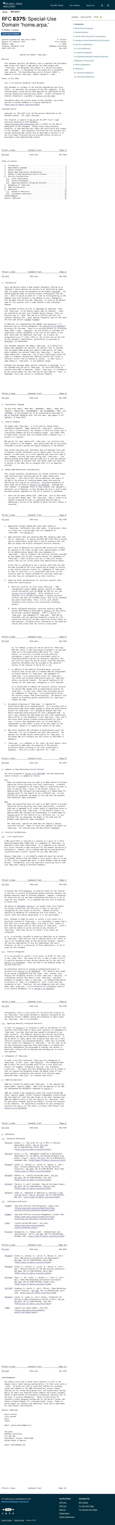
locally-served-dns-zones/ (25, 1227)
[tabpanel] (93, 50)
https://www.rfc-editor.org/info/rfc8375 (22, 104)
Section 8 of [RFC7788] (35, 773)
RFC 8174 (40, 1195)
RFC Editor (83, 1502)
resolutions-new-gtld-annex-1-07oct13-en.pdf (33, 1219)
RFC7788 (40, 309)
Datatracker (64, 1513)
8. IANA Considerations (81, 65)
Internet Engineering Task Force (15, 1501)
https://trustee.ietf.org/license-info (22, 124)
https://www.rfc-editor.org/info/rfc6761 (32, 1188)
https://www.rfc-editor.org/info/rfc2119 (32, 1149)
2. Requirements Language (83, 28)
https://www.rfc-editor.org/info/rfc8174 (41, 1197)
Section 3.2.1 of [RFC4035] (23, 593)
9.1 (7, 191)
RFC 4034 (18, 1271)
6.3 (7, 183)
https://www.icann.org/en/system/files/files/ (35, 1208)
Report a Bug (19, 1520)
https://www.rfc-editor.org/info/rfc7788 (38, 1293)
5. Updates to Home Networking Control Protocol (91, 40)
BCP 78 (32, 120)
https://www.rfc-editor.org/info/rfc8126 (32, 1303)
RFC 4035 (29, 1169)
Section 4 (20, 1028)
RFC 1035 (39, 1234)
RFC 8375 (5, 154)
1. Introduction (78, 24)
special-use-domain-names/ (25, 1312)
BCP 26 (61, 1299)
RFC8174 (24, 415)
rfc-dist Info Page (86, 1506)
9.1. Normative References (83, 73)
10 (65, 189)
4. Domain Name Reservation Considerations (89, 36)
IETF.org (62, 1502)
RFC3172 (28, 330)
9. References (78, 69)
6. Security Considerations (83, 44)
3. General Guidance (80, 32)
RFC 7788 (35, 1290)
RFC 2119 (44, 1145)
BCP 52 (33, 1158)
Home (4, 12)
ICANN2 (36, 320)
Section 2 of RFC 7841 (45, 96)
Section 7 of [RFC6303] (44, 988)
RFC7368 (56, 291)
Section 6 (52, 324)
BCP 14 (7, 415)
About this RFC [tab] (86, 17)
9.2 (7, 194)
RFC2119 (15, 415)
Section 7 (12, 739)
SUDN (28, 1086)
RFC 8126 (18, 1301)
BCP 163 (54, 1175)
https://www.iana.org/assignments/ (30, 1225)
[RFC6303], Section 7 (26, 906)
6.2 (7, 181)
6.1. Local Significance (82, 48)
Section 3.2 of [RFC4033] (29, 971)
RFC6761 (19, 348)
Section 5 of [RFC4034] (14, 962)
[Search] (102, 5)
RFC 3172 (41, 1158)
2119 (16, 1195)
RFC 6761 (18, 1186)
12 (65, 196)
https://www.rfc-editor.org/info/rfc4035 (32, 1171)
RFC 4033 (18, 1260)
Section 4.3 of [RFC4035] (54, 326)
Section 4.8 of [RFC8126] (15, 1108)
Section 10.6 (13, 793)
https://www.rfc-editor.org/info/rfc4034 (32, 1273)
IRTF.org (62, 1506)
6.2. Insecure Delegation (83, 52)
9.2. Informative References (84, 77)
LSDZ (21, 1095)
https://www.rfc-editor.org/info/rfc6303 (32, 1180)
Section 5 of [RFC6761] (39, 485)
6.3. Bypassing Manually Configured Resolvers (91, 56)
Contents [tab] (75, 17)
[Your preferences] (109, 5)
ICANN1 (28, 320)
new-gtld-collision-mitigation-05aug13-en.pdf (34, 1210)
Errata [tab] (97, 17)
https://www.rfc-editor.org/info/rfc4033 (32, 1262)
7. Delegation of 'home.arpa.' (83, 61)
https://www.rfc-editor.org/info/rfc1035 (46, 1236)
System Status (6, 1520)
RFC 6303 (18, 1178)
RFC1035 (55, 828)
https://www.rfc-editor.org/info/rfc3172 (47, 1160)
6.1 (7, 178)
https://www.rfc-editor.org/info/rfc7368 (32, 1284)
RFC (61, 1193)
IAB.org (62, 1510)
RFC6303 (35, 613)
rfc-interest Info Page (88, 1510)
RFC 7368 (18, 1282)
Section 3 (48, 611)
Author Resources (66, 1517)
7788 (11, 44)
